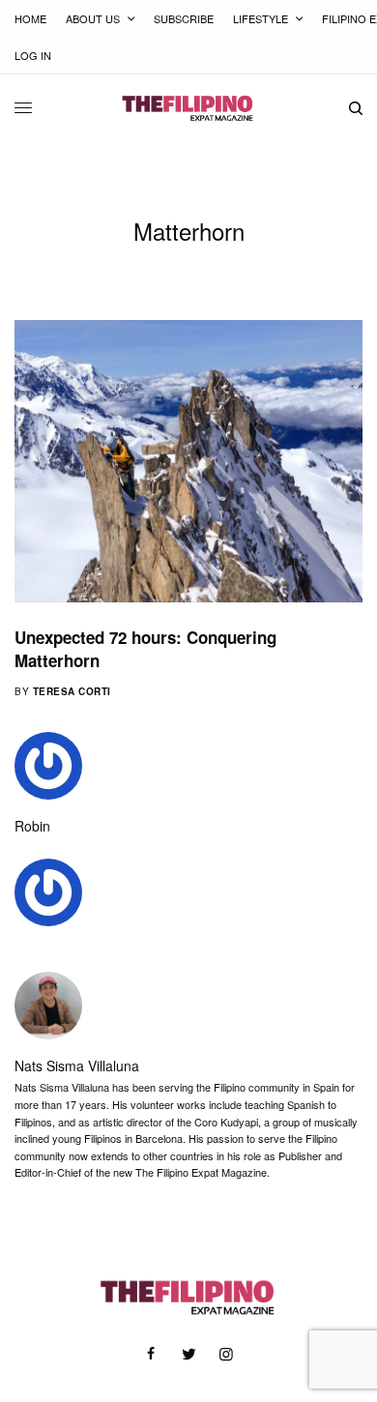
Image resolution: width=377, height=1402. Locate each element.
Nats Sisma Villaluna (76, 1065)
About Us (93, 18)
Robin (32, 825)
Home (30, 18)
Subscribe (184, 18)
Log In (32, 55)
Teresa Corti (72, 691)
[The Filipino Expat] (188, 108)
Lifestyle (260, 18)
